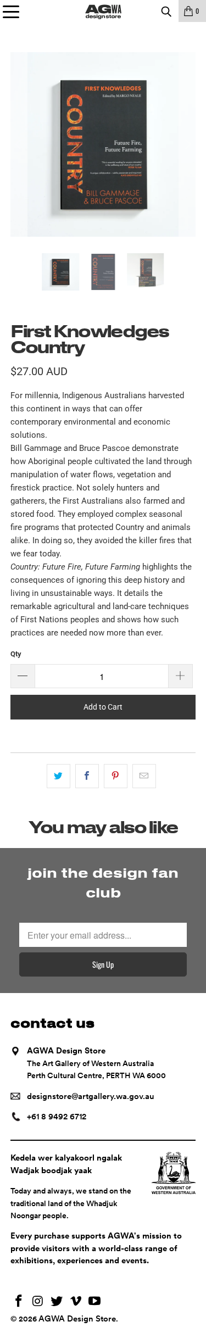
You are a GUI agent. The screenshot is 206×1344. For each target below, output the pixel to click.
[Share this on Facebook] (87, 776)
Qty (15, 654)
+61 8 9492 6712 (56, 1117)
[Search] (166, 11)
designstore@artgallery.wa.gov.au (90, 1096)
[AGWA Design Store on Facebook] (18, 1302)
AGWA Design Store (77, 1319)
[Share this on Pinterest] (115, 776)
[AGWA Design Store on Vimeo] (76, 1302)
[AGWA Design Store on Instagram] (38, 1302)
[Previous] (18, 144)
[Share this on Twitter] (58, 776)
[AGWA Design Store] (103, 11)
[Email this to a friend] (144, 776)
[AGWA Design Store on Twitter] (57, 1302)
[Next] (187, 144)
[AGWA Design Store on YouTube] (95, 1302)
